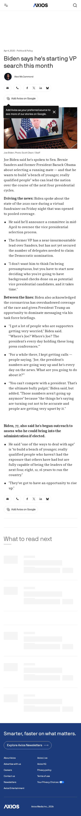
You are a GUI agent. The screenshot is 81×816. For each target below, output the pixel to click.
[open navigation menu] (6, 5)
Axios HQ (41, 764)
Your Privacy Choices (48, 782)
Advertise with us (12, 764)
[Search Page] (75, 5)
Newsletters (10, 782)
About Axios (10, 758)
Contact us (9, 776)
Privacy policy (44, 770)
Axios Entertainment (14, 788)
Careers (8, 770)
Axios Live (42, 758)
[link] (8, 88)
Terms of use (43, 776)
